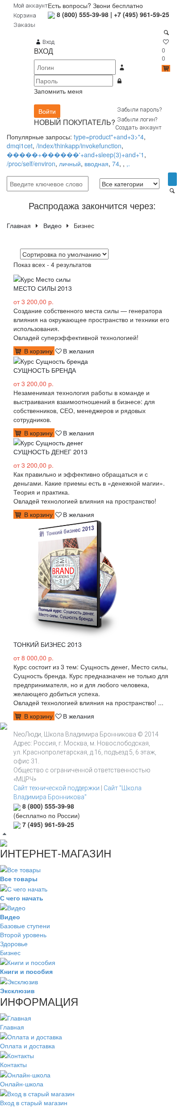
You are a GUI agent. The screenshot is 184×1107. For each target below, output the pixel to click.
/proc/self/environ (31, 163)
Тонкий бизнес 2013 (47, 644)
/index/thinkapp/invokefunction (78, 145)
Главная (19, 225)
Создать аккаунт (138, 127)
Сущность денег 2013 (50, 451)
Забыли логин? (137, 119)
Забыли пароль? (139, 109)
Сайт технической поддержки (56, 788)
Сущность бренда (44, 370)
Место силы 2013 (42, 288)
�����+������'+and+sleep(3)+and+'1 (75, 154)
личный (70, 163)
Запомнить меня (58, 90)
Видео (52, 225)
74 (115, 163)
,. (128, 163)
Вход (48, 42)
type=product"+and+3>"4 (109, 136)
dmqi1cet (20, 145)
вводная (96, 163)
